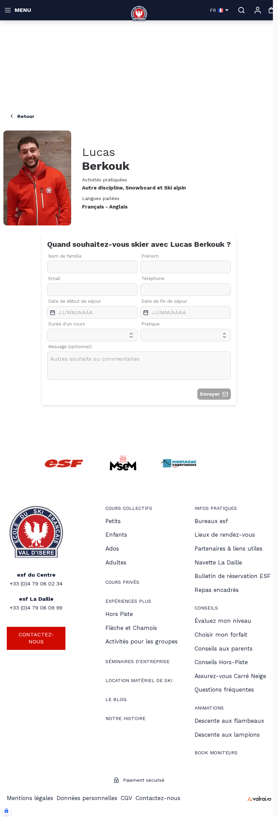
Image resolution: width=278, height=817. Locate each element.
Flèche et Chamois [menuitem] (131, 627)
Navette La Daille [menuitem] (218, 562)
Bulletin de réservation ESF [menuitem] (233, 576)
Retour (25, 116)
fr (213, 10)
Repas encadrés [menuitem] (217, 589)
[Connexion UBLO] (6, 810)
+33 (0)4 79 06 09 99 (36, 607)
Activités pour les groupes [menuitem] (141, 641)
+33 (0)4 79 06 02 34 (36, 583)
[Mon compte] (257, 10)
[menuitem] (128, 509)
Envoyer (210, 394)
